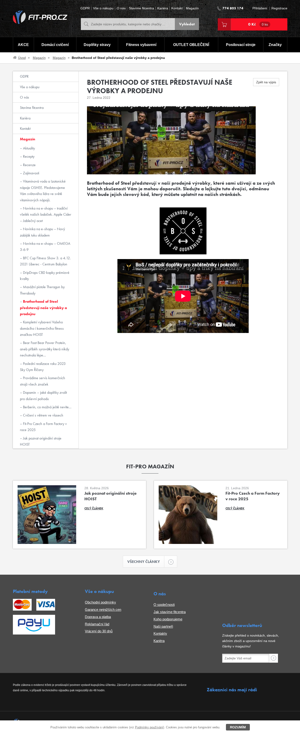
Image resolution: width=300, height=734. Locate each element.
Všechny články (143, 561)
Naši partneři (163, 626)
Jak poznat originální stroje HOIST (40, 441)
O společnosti (164, 605)
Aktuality (28, 148)
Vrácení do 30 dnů (98, 631)
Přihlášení (259, 8)
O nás (121, 8)
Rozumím (238, 727)
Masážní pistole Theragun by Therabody (42, 289)
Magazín (192, 8)
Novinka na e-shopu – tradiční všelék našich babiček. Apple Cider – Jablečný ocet (45, 214)
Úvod (22, 58)
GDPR (85, 8)
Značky (275, 45)
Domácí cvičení (55, 45)
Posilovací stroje (240, 45)
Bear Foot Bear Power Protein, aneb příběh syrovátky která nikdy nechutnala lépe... (44, 349)
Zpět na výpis (266, 82)
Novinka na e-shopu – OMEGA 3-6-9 (45, 246)
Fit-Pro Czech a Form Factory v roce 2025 (43, 426)
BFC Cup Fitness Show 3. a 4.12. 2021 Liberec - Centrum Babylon (45, 261)
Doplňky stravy (97, 45)
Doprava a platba (98, 617)
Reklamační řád (97, 624)
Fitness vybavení (141, 45)
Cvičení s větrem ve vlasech (42, 415)
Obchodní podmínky (100, 602)
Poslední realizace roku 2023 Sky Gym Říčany (43, 366)
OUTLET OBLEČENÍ (191, 45)
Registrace (279, 8)
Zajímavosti (30, 173)
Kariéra (162, 8)
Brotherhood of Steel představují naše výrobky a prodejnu (43, 307)
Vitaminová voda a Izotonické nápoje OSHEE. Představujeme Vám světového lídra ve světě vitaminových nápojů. (43, 190)
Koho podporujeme (168, 619)
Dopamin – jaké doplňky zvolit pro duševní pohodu (43, 395)
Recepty (28, 156)
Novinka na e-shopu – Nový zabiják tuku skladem (42, 231)
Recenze (29, 164)
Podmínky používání (149, 727)
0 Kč (258, 24)
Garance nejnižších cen (103, 610)
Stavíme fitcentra (141, 8)
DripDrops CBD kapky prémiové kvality (44, 275)
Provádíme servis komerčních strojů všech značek (42, 380)
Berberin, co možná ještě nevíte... (46, 407)
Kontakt (177, 8)
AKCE (23, 45)
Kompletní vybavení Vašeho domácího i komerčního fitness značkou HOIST (42, 328)
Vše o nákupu (103, 8)
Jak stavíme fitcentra (170, 612)
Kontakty (160, 633)
